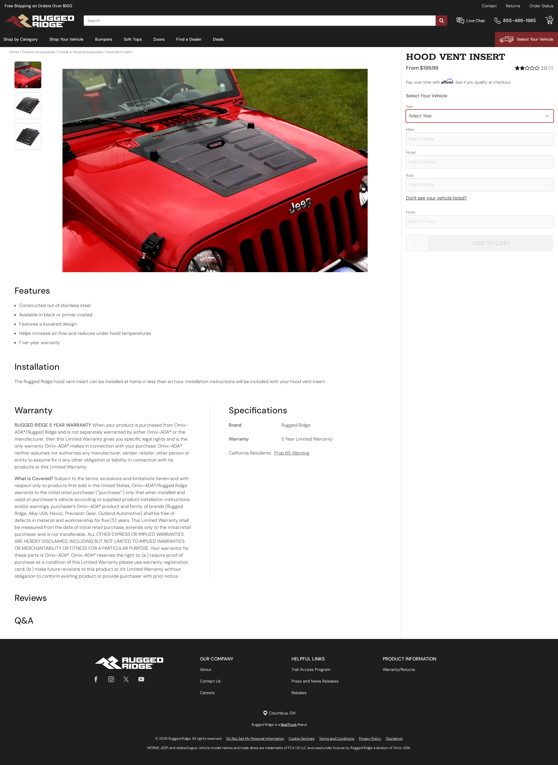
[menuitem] (20, 39)
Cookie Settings (301, 738)
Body (410, 175)
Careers (207, 692)
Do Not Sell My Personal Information (255, 738)
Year (409, 106)
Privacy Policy (370, 738)
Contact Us (210, 681)
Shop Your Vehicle (66, 39)
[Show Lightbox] (215, 170)
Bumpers (103, 39)
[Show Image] (28, 75)
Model (411, 152)
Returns (513, 5)
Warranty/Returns (399, 669)
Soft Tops (133, 39)
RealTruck (289, 724)
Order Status (541, 5)
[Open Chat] (460, 20)
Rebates (299, 692)
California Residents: (269, 453)
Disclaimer (394, 738)
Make (410, 129)
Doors (158, 39)
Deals (218, 39)
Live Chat (475, 21)
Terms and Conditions (336, 738)
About (205, 669)
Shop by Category (20, 39)
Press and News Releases (315, 681)
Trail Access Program (310, 669)
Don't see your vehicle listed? (436, 198)
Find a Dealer (188, 39)
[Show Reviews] (534, 68)
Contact (489, 5)
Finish (410, 212)
